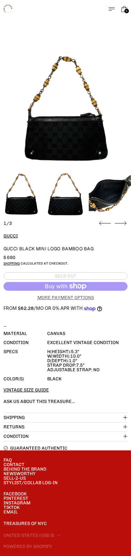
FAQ (7, 460)
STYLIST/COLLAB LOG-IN (30, 482)
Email (10, 512)
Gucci (10, 235)
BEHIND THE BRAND (24, 469)
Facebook (15, 494)
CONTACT (13, 464)
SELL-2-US (14, 478)
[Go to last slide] (105, 223)
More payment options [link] (65, 297)
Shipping (11, 263)
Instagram (16, 503)
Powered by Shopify (27, 546)
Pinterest (15, 498)
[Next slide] (121, 223)
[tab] (21, 194)
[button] (65, 109)
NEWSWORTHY (19, 473)
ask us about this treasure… (39, 401)
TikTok (11, 507)
